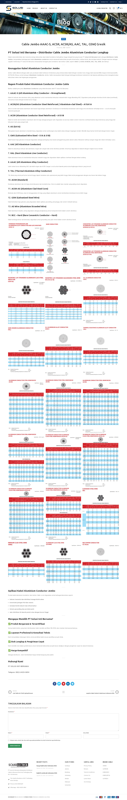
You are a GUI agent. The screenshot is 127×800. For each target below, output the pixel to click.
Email (47, 733)
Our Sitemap (87, 782)
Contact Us (87, 775)
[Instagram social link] (93, 2)
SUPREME (105, 769)
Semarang (67, 775)
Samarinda (68, 785)
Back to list (63, 692)
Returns (86, 769)
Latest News (87, 779)
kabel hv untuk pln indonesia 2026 (47, 773)
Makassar (67, 782)
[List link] (21, 784)
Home (61, 27)
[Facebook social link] (88, 2)
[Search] (110, 8)
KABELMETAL (106, 775)
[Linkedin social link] (68, 684)
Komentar (11, 712)
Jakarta (67, 769)
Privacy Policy (88, 766)
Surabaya (67, 766)
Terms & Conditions (89, 772)
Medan (67, 779)
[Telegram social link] (72, 684)
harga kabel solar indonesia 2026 (47, 766)
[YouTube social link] (95, 2)
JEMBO (105, 766)
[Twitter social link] (90, 2)
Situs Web (86, 733)
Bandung (67, 772)
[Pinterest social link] (98, 2)
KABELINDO (106, 772)
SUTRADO (105, 779)
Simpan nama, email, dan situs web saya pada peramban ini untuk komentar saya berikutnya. (35, 740)
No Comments (49, 768)
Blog (66, 27)
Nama (10, 733)
